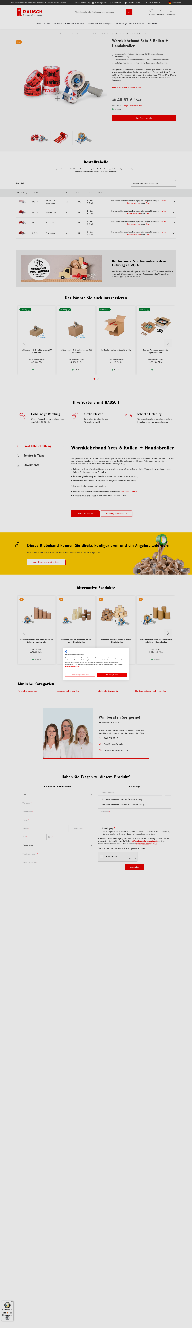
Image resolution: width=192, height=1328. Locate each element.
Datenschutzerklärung (72, 666)
